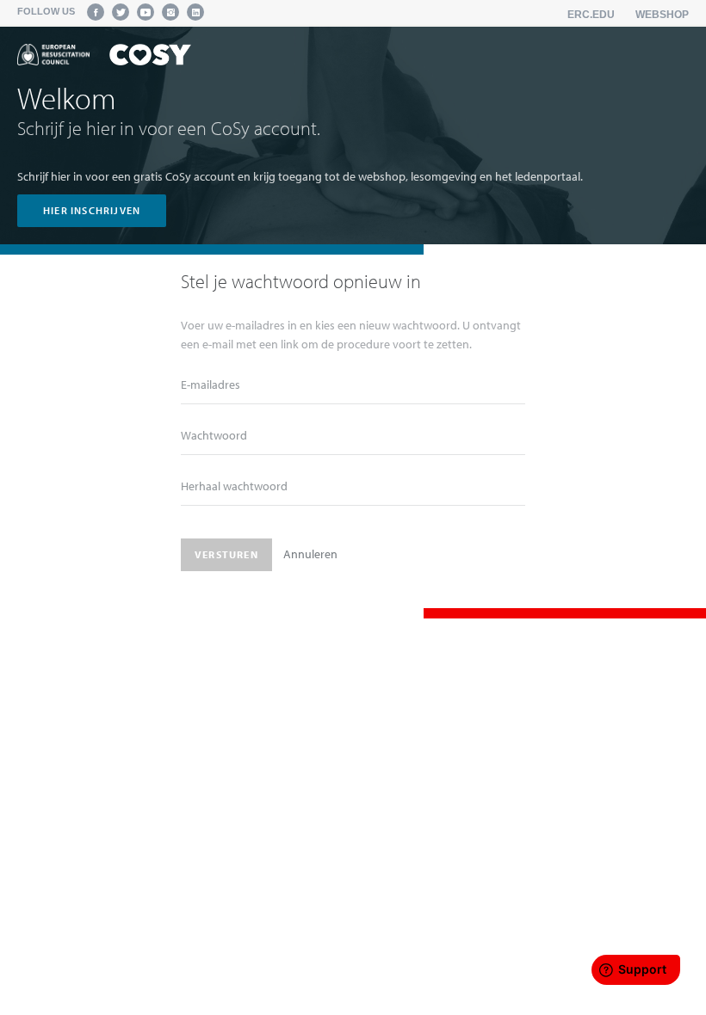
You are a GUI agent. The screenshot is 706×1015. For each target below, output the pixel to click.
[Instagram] (170, 12)
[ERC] (104, 57)
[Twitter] (120, 12)
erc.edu (591, 15)
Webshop (662, 15)
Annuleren (310, 554)
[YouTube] (145, 12)
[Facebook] (95, 12)
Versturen (226, 554)
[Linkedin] (195, 12)
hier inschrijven (91, 210)
